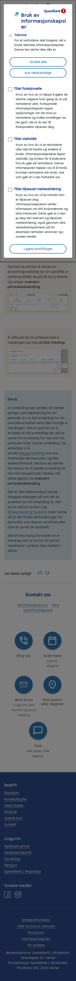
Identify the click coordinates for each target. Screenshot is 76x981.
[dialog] (38, 131)
